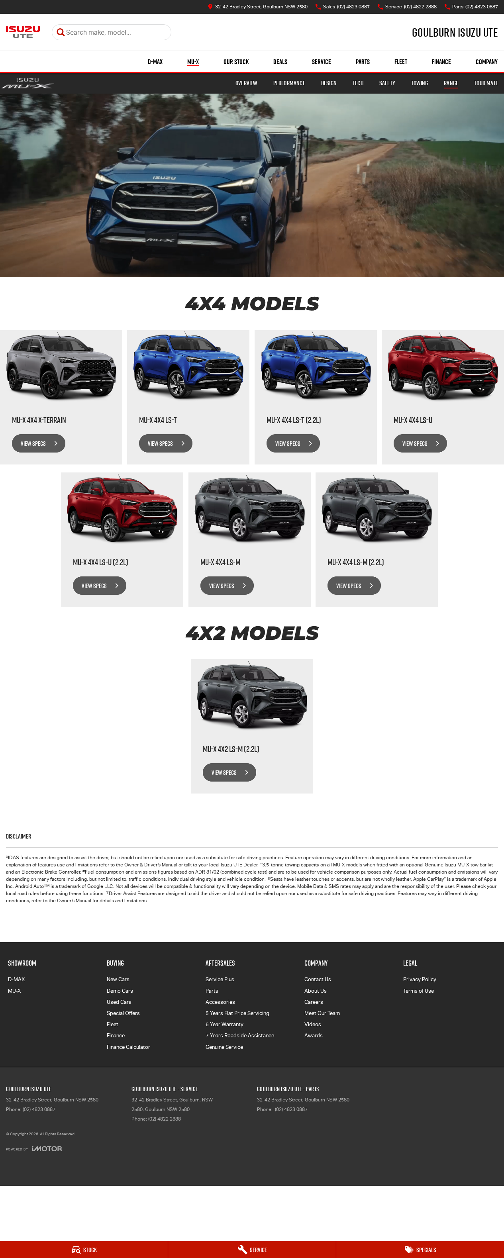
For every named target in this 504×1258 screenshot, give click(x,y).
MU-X (193, 62)
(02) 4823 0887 (39, 1109)
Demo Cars (120, 991)
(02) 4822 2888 (164, 1119)
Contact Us (317, 979)
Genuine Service (224, 1047)
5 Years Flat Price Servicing (237, 1013)
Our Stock (236, 62)
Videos (312, 1024)
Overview (246, 82)
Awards (313, 1036)
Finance (441, 62)
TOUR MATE (486, 82)
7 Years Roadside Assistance (240, 1036)
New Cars (118, 979)
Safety (387, 82)
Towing (419, 82)
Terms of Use (418, 991)
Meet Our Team (322, 1013)
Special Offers (123, 1013)
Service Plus (220, 979)
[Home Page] (23, 32)
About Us (315, 991)
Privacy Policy (419, 979)
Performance (289, 82)
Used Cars (119, 1002)
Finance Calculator (128, 1047)
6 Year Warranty (224, 1024)
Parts (363, 62)
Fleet (400, 62)
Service (321, 62)
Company (487, 62)
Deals (280, 62)
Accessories (220, 1002)
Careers (313, 1002)
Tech (358, 82)
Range (451, 82)
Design (329, 82)
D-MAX (155, 62)
